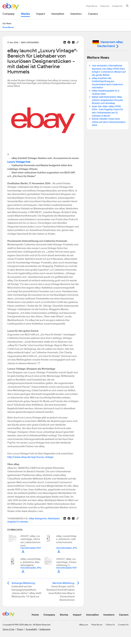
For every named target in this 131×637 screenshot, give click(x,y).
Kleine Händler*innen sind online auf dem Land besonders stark (108, 122)
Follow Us (110, 624)
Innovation (92, 614)
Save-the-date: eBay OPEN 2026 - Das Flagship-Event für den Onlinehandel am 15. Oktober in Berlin (107, 111)
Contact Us (123, 624)
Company (49, 614)
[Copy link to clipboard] (77, 42)
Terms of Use (8, 629)
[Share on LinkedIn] (64, 42)
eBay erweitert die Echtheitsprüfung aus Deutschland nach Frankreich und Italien (107, 83)
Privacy (20, 629)
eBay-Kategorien (38, 518)
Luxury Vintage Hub (18, 161)
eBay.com (83, 624)
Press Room (96, 624)
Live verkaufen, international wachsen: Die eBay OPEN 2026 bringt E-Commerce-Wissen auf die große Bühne (109, 70)
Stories (64, 614)
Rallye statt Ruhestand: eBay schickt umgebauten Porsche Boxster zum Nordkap (107, 100)
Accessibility (31, 629)
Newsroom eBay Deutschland (110, 44)
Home (35, 614)
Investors (108, 614)
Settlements (44, 629)
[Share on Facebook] (69, 42)
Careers (123, 614)
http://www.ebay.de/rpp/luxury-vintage (30, 457)
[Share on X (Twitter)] (73, 42)
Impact (77, 614)
